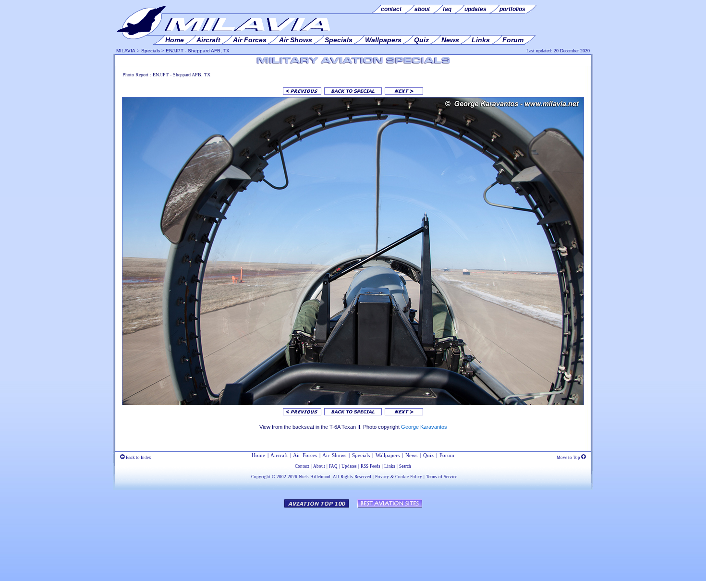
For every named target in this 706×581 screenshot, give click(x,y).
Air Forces (305, 455)
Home (258, 455)
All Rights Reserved (352, 476)
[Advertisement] (353, 539)
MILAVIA (125, 50)
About (319, 466)
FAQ (333, 466)
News (411, 455)
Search (405, 466)
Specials (150, 50)
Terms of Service (441, 476)
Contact (302, 466)
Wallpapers (388, 455)
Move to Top (569, 457)
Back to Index (138, 457)
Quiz (428, 455)
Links (389, 466)
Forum (446, 455)
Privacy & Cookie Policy (398, 476)
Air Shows (334, 455)
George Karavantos (424, 427)
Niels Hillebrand (314, 476)
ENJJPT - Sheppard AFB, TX (198, 50)
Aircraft (279, 455)
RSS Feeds (370, 466)
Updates (349, 466)
